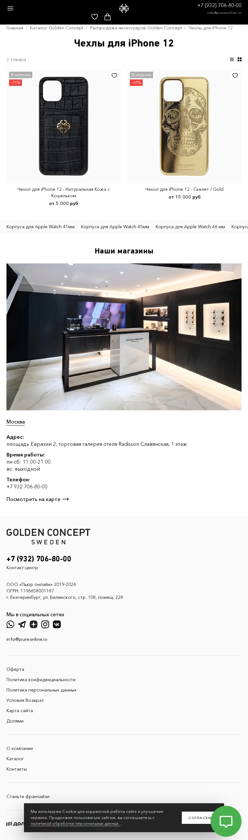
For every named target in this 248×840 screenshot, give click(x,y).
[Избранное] (114, 75)
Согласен (200, 817)
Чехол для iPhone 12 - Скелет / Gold (184, 189)
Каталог (15, 759)
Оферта (15, 669)
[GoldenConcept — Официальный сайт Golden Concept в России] (124, 8)
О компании (19, 748)
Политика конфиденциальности (41, 679)
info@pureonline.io (224, 12)
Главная (14, 28)
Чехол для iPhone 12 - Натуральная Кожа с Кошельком (63, 192)
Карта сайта (19, 710)
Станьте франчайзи (27, 796)
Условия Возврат (25, 700)
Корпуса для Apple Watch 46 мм (190, 227)
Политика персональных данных (41, 690)
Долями (15, 721)
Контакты (16, 769)
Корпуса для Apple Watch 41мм (40, 227)
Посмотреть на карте (33, 499)
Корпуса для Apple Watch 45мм (115, 227)
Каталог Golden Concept (56, 28)
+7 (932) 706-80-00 (219, 5)
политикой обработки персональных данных (75, 823)
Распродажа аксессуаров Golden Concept (136, 28)
